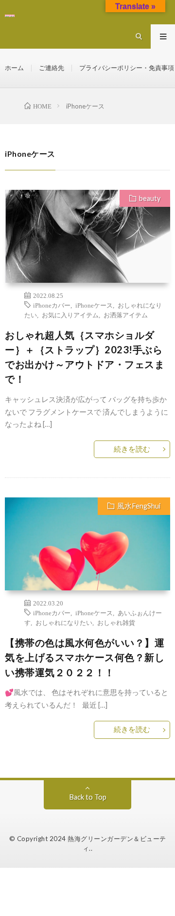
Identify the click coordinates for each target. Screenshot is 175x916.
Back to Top (87, 797)
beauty (149, 198)
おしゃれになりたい (63, 622)
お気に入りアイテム (70, 314)
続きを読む (132, 449)
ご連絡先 (51, 68)
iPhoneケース (94, 304)
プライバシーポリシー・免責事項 (126, 68)
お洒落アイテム (126, 314)
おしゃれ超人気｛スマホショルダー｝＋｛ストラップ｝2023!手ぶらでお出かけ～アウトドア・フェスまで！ (84, 357)
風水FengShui (138, 506)
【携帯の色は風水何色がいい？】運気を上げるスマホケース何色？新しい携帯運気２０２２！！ (84, 657)
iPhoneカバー (51, 304)
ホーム (14, 68)
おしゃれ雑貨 (116, 622)
